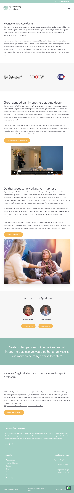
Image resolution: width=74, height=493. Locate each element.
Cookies (30, 490)
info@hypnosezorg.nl (51, 2)
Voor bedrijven (10, 478)
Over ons (9, 475)
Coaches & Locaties (12, 463)
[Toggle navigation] (69, 7)
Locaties (8, 466)
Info (7, 469)
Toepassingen (10, 460)
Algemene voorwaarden (34, 488)
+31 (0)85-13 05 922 (64, 2)
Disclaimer (43, 488)
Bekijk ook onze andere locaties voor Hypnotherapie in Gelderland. (23, 406)
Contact (8, 472)
